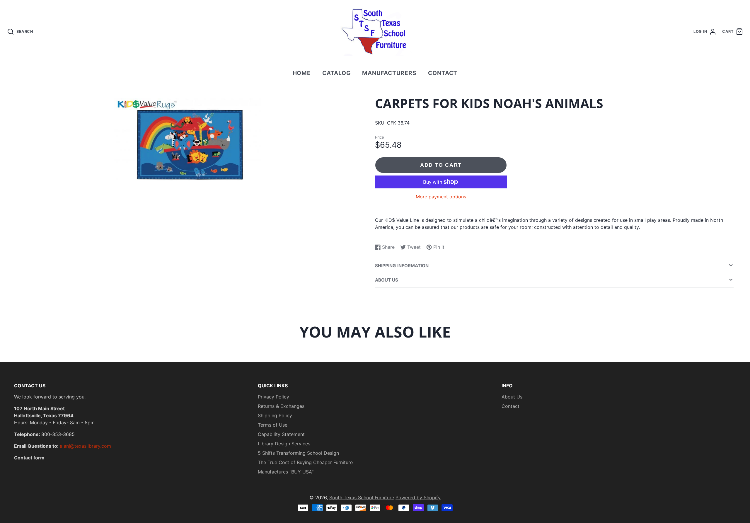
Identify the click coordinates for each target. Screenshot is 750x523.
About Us (512, 397)
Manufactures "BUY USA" (285, 472)
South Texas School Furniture (361, 497)
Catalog (336, 72)
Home (302, 72)
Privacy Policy (273, 397)
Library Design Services (284, 444)
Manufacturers (389, 72)
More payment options (441, 197)
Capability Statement (281, 434)
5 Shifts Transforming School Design (298, 453)
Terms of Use (272, 425)
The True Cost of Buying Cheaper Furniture (305, 462)
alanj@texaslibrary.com (85, 446)
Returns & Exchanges (281, 406)
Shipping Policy (275, 415)
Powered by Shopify (418, 497)
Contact (443, 72)
